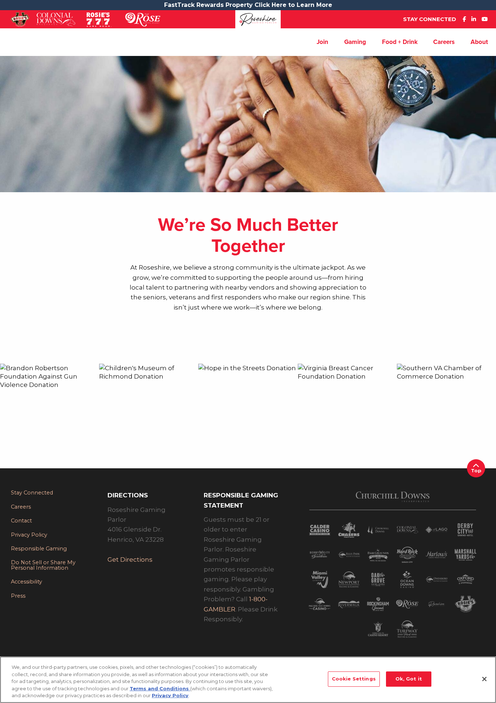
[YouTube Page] (486, 19)
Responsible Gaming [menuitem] (39, 548)
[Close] (484, 679)
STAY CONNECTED (429, 19)
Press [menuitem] (18, 596)
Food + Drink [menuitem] (400, 42)
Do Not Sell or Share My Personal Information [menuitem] (43, 565)
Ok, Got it (408, 679)
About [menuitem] (479, 42)
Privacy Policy (170, 695)
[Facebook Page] (466, 19)
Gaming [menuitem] (355, 42)
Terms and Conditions (160, 688)
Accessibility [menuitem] (26, 581)
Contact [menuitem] (21, 520)
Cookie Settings (354, 679)
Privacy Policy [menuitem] (29, 535)
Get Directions (130, 559)
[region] (248, 679)
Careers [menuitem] (444, 42)
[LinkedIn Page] (475, 19)
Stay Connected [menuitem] (32, 492)
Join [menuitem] (322, 42)
